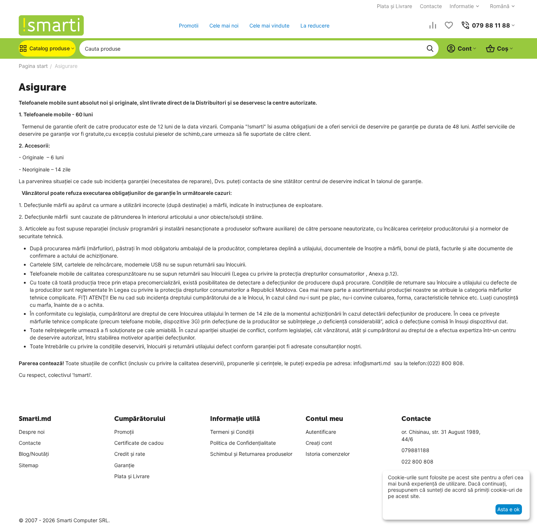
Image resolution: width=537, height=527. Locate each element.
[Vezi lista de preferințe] (449, 25)
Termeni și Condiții (232, 432)
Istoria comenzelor (328, 454)
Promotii (188, 25)
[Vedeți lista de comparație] (432, 25)
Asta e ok (508, 509)
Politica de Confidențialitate (243, 443)
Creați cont (319, 443)
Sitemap (29, 465)
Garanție (124, 465)
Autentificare (321, 432)
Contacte (431, 6)
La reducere (314, 25)
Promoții (124, 432)
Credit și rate (129, 454)
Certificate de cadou (138, 443)
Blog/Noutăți (34, 454)
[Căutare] (430, 48)
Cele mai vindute (269, 25)
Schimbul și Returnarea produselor (251, 454)
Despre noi (31, 432)
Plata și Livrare (394, 6)
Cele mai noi (223, 25)
